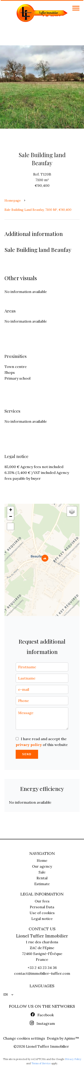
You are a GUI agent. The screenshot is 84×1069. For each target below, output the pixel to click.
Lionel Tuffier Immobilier (42, 936)
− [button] (10, 516)
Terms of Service (41, 1063)
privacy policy (29, 744)
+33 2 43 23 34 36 (42, 967)
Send (27, 754)
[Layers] (72, 511)
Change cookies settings (24, 1038)
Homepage (12, 200)
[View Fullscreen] (10, 526)
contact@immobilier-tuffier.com (42, 973)
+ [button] (10, 510)
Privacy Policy (73, 1059)
